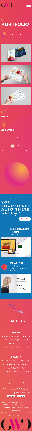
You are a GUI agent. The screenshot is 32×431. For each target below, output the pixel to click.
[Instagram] (9, 383)
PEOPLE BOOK (16, 233)
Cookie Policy (21, 396)
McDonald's (20, 229)
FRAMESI (16, 263)
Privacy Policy (11, 396)
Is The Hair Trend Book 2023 (18, 268)
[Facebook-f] (16, 383)
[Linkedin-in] (22, 383)
